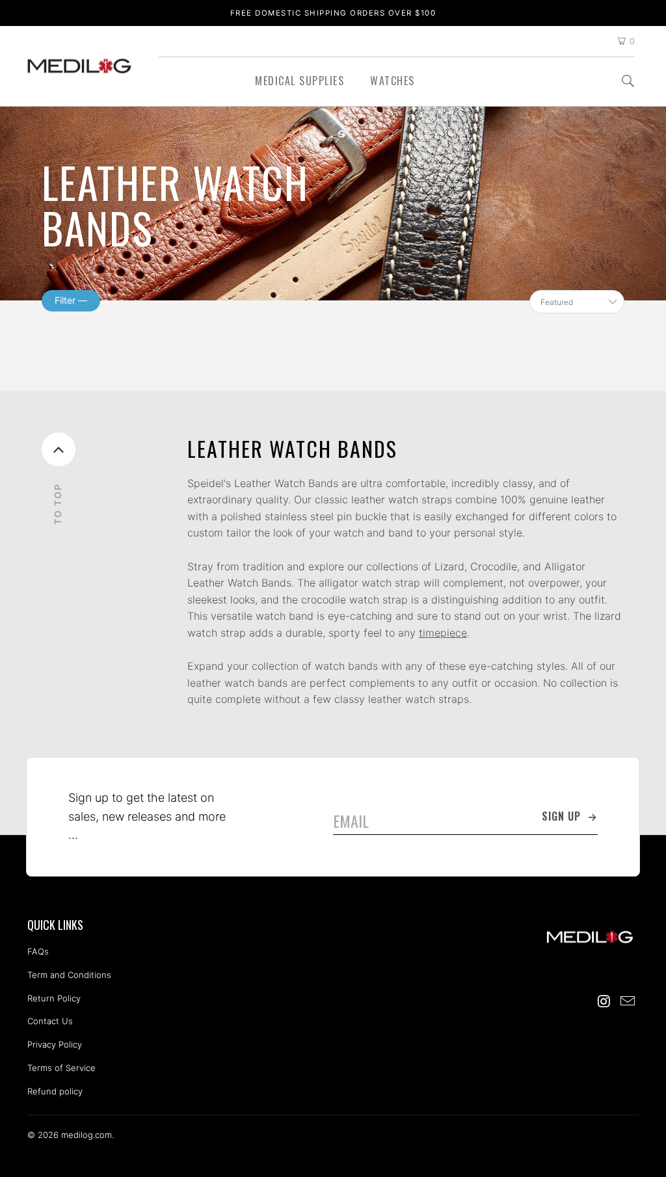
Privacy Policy (54, 1044)
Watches (392, 80)
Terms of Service (61, 1068)
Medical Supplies (299, 80)
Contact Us (50, 1021)
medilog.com (79, 66)
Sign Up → (570, 816)
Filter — (71, 300)
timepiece (443, 632)
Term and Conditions (69, 975)
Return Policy (54, 998)
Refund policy (55, 1091)
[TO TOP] (114, 456)
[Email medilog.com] (627, 1002)
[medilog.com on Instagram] (605, 1002)
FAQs (38, 951)
